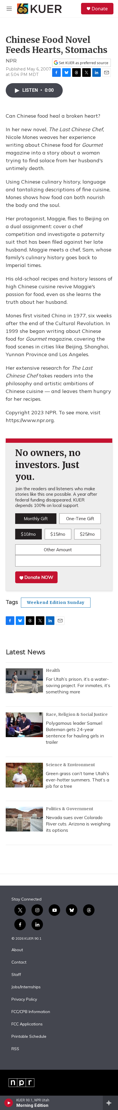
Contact (18, 962)
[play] (8, 1103)
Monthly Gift (36, 518)
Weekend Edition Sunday (55, 602)
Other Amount (58, 549)
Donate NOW (38, 577)
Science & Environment (70, 764)
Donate (100, 8)
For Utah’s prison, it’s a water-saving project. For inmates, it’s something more (78, 685)
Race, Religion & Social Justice (77, 714)
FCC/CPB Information (30, 1012)
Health (53, 670)
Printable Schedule (28, 1036)
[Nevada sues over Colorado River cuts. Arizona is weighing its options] (24, 819)
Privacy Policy (24, 999)
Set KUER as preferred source (83, 62)
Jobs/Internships (26, 987)
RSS (15, 1049)
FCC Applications (27, 1024)
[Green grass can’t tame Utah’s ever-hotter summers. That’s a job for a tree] (24, 775)
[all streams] (110, 1103)
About (17, 950)
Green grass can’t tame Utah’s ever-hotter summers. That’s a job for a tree (77, 779)
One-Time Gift (80, 518)
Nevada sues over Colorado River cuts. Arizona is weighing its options (78, 824)
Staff (16, 974)
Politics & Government (69, 808)
